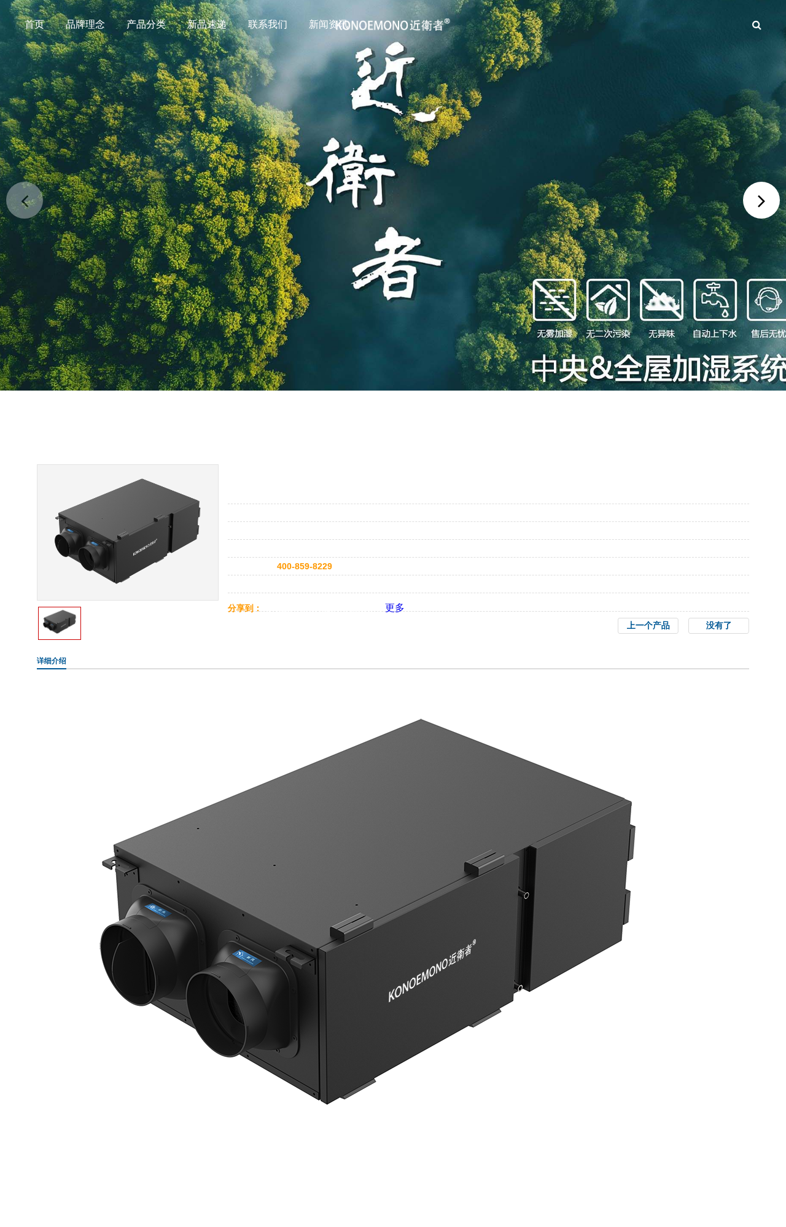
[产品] (127, 472)
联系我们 (267, 24)
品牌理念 (85, 24)
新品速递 (207, 24)
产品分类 (146, 24)
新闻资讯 (328, 24)
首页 (34, 24)
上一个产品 (648, 625)
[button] (24, 200)
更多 (395, 607)
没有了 (719, 625)
